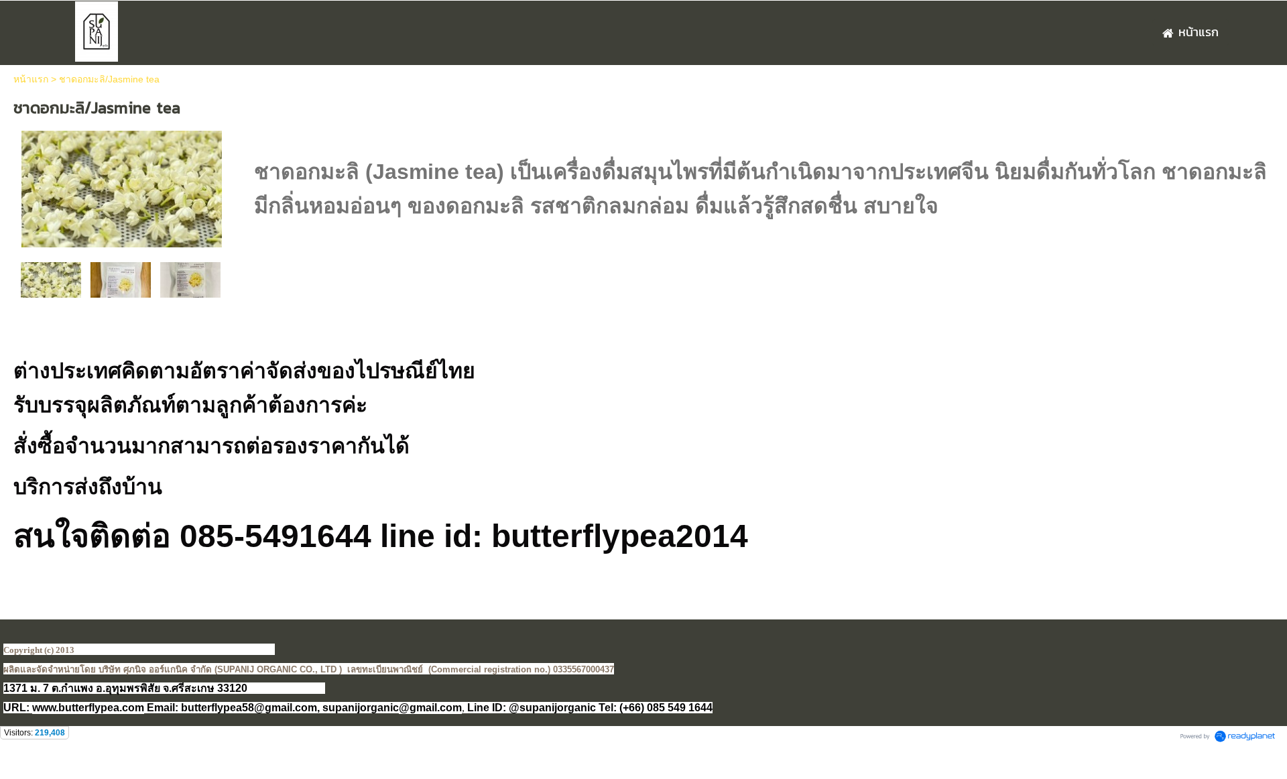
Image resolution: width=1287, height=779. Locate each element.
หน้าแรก (30, 79)
